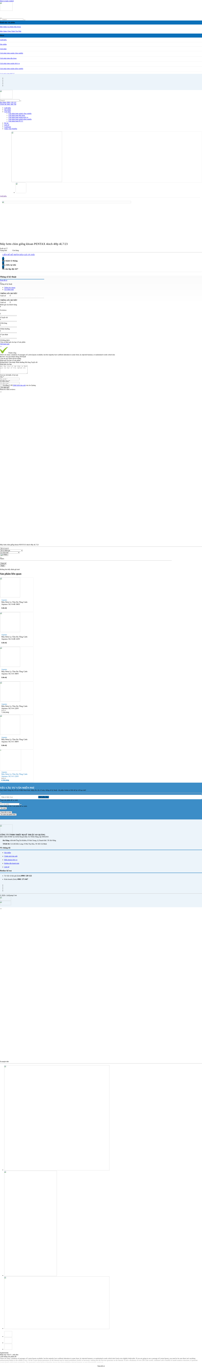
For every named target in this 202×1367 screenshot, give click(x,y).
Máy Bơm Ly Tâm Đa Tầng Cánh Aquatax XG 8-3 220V (19, 1)
